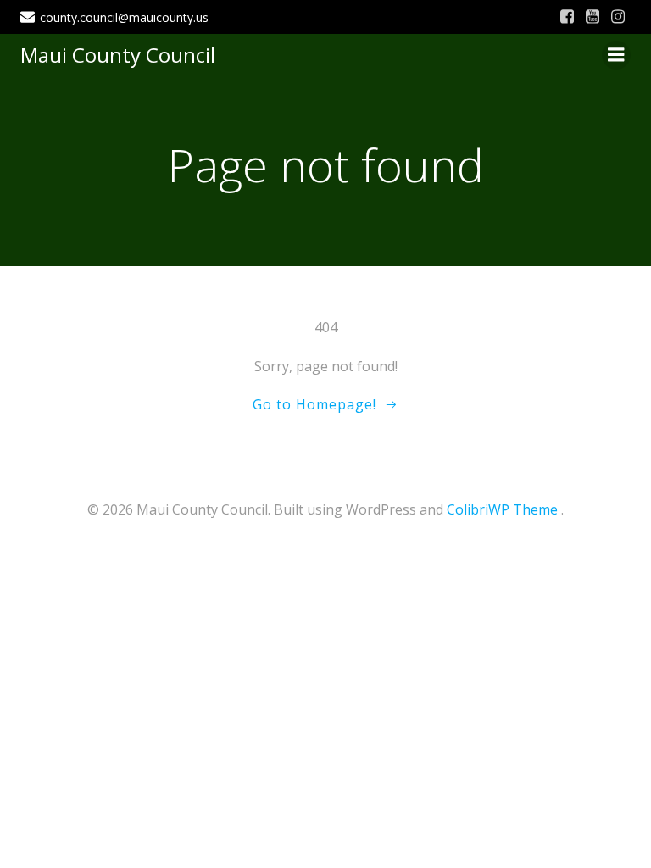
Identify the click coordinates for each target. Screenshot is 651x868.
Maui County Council (117, 55)
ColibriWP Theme (502, 509)
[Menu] (616, 55)
